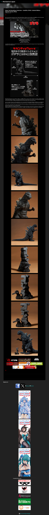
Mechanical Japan (9, 1)
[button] (5, 14)
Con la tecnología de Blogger (25, 513)
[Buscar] (47, 2)
